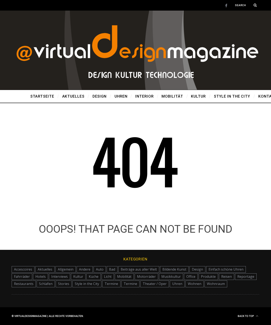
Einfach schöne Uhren (226, 269)
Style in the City (87, 283)
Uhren (177, 283)
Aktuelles (45, 269)
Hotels (40, 276)
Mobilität (124, 276)
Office (190, 276)
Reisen (226, 276)
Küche (93, 276)
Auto (100, 269)
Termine (111, 283)
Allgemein (65, 269)
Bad (112, 269)
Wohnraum (216, 283)
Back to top (246, 316)
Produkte (208, 276)
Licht (108, 276)
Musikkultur (171, 276)
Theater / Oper (155, 283)
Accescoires (23, 269)
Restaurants (23, 283)
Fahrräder (22, 276)
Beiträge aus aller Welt (139, 269)
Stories (63, 283)
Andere (84, 269)
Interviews (59, 276)
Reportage (245, 276)
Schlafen (46, 283)
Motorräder (146, 276)
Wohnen (194, 283)
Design (197, 269)
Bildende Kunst (174, 269)
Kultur (78, 276)
